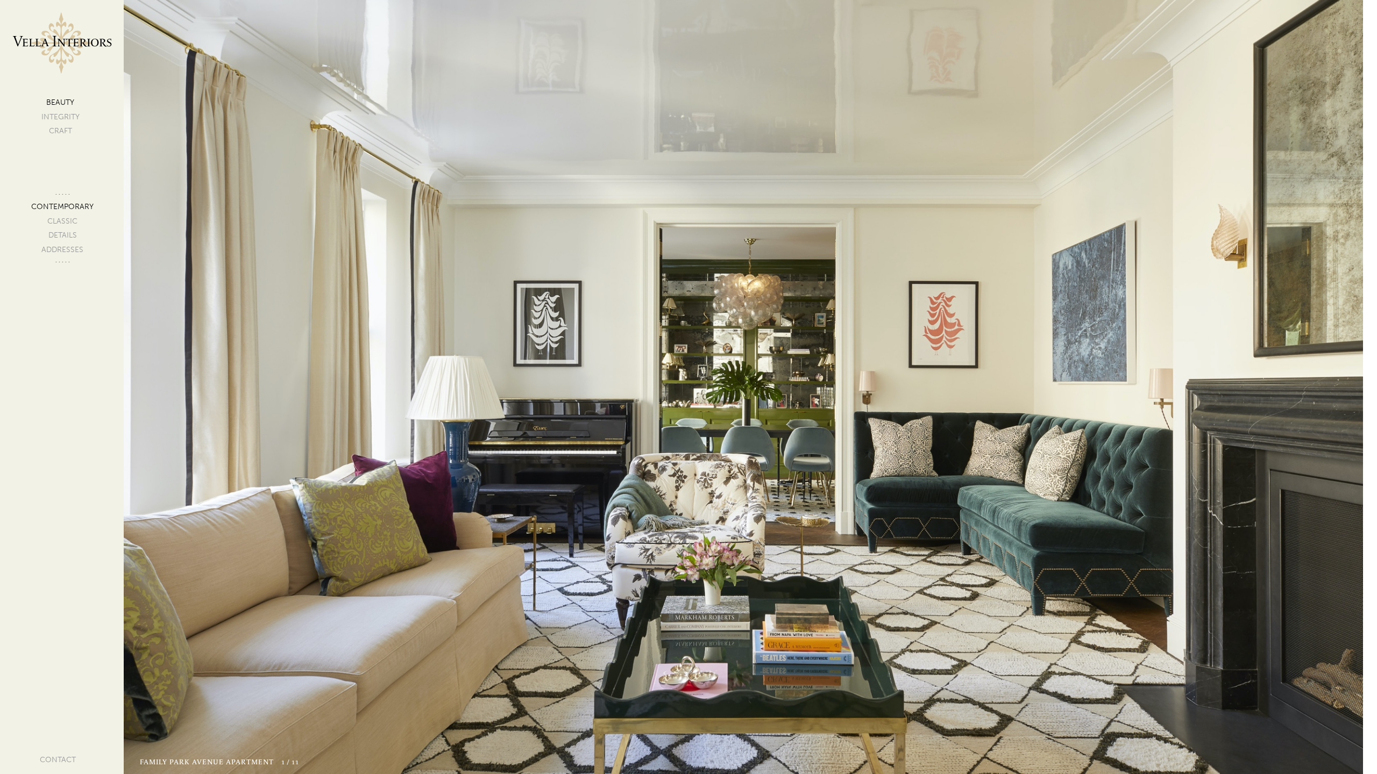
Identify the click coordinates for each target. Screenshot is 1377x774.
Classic (62, 221)
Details (62, 235)
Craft (60, 130)
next (995, 387)
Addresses (62, 249)
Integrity (60, 116)
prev (443, 387)
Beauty (60, 102)
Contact (58, 759)
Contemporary (62, 206)
